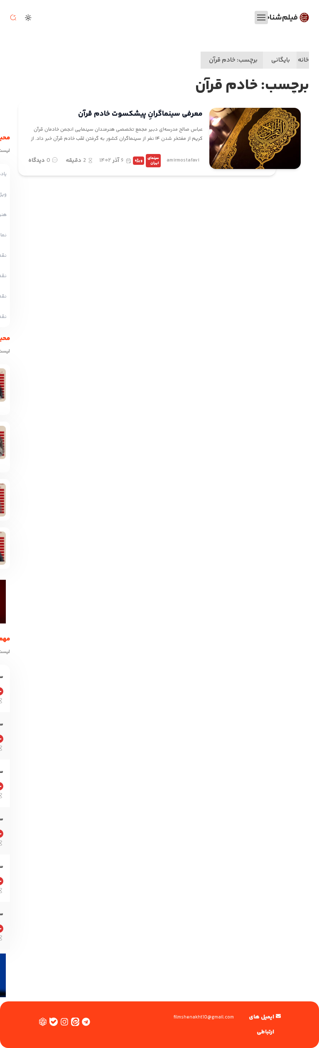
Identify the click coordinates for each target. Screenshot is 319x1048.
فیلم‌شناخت (278, 18)
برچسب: (233, 60)
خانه (303, 60)
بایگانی (280, 60)
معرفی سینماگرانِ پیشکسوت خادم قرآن (140, 114)
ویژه (138, 161)
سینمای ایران (153, 160)
